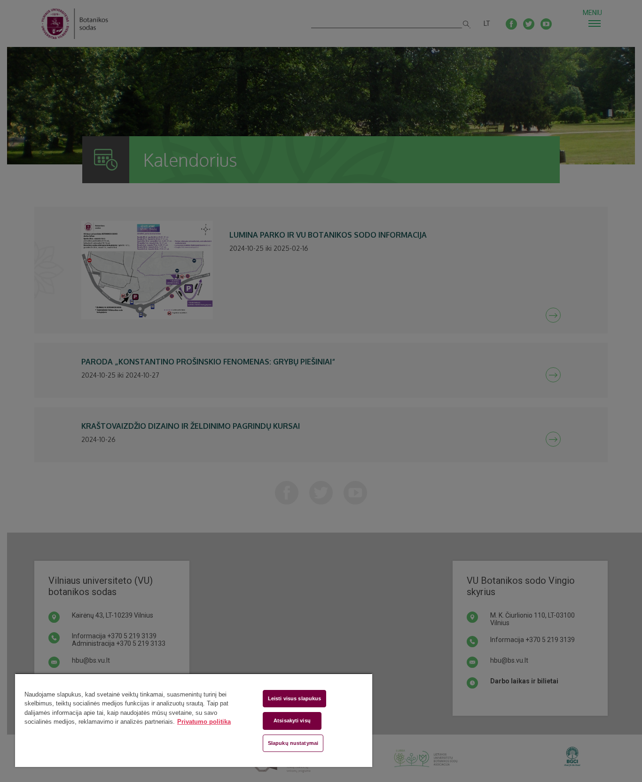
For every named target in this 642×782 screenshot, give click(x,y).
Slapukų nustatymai (293, 743)
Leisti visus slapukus (294, 698)
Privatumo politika (204, 721)
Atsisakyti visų (292, 720)
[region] (193, 720)
